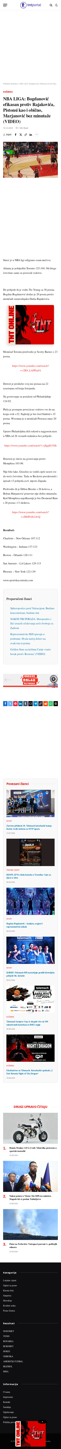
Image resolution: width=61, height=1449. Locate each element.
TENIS (6, 1336)
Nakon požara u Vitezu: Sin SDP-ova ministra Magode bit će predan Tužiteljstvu (30, 1197)
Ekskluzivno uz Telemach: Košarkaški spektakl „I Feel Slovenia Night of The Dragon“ (29, 1072)
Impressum (8, 1396)
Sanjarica (7, 1295)
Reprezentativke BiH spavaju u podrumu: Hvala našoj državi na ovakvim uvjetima (28, 638)
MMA (5, 1371)
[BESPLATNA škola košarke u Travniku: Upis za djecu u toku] (30, 852)
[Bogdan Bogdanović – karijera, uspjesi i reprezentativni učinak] (30, 901)
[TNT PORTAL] (30, 5)
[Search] (51, 5)
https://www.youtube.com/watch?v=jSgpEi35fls (30, 445)
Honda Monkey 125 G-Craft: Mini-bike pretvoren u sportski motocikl (32, 1149)
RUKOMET (8, 1346)
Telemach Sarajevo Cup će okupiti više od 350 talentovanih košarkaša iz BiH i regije (27, 1023)
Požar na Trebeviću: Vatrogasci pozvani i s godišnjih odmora (33, 1245)
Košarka (8, 91)
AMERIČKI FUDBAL (13, 1361)
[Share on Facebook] (15, 134)
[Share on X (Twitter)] (20, 134)
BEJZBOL (8, 1366)
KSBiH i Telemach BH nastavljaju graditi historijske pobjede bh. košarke (30, 974)
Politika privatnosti (11, 1422)
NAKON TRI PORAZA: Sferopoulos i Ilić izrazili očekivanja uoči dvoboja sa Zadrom (31, 623)
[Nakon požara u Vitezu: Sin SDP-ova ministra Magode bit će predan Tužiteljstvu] (30, 1176)
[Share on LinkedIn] (30, 134)
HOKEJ (6, 1351)
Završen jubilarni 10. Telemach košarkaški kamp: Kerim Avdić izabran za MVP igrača (29, 827)
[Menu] (5, 5)
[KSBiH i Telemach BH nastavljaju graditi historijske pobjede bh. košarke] (30, 950)
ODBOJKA (8, 1356)
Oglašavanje (8, 1412)
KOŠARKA (8, 1341)
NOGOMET (8, 1331)
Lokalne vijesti (9, 1280)
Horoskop (7, 1300)
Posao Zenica (9, 1310)
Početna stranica (10, 83)
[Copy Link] (25, 134)
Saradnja (7, 1407)
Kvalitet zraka (9, 1305)
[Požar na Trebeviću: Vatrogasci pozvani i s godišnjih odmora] (30, 1224)
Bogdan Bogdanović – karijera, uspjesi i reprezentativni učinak (24, 925)
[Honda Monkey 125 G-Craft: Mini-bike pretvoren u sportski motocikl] (30, 1128)
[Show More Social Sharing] (36, 134)
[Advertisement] (30, 46)
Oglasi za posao (10, 1285)
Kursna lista (8, 1290)
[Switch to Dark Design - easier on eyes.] (56, 5)
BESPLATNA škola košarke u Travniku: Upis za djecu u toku (28, 876)
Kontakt (6, 1401)
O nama (6, 1391)
